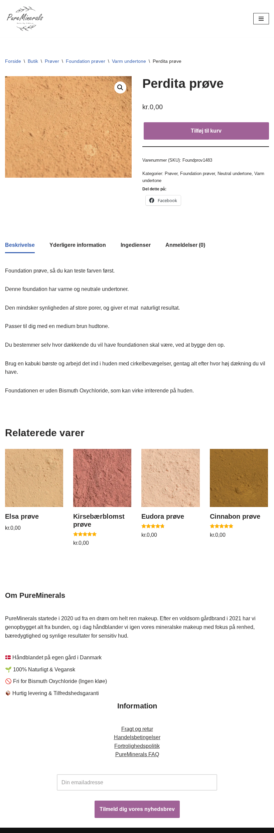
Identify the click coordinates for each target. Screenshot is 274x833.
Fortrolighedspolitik (137, 746)
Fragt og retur (137, 729)
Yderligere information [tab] (77, 245)
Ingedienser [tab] (136, 245)
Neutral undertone (235, 173)
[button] (120, 87)
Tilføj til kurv (206, 131)
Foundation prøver (85, 61)
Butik (33, 61)
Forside (13, 61)
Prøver (52, 61)
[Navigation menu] (261, 18)
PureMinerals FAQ (137, 754)
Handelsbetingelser (137, 737)
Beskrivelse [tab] (20, 245)
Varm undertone (129, 61)
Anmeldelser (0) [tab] (185, 245)
